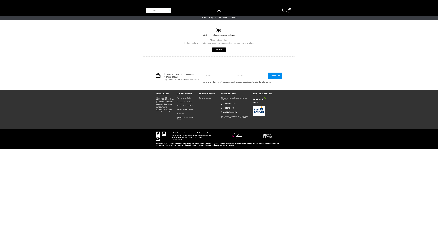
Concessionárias (205, 98)
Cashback (180, 113)
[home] (219, 10)
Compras (288, 10)
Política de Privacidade (185, 106)
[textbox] (158, 10)
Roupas (204, 18)
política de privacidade (240, 82)
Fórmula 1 (233, 18)
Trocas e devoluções (184, 102)
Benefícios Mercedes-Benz (185, 118)
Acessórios (223, 18)
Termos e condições (184, 98)
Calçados (212, 18)
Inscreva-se (275, 76)
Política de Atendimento (185, 109)
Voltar (219, 50)
